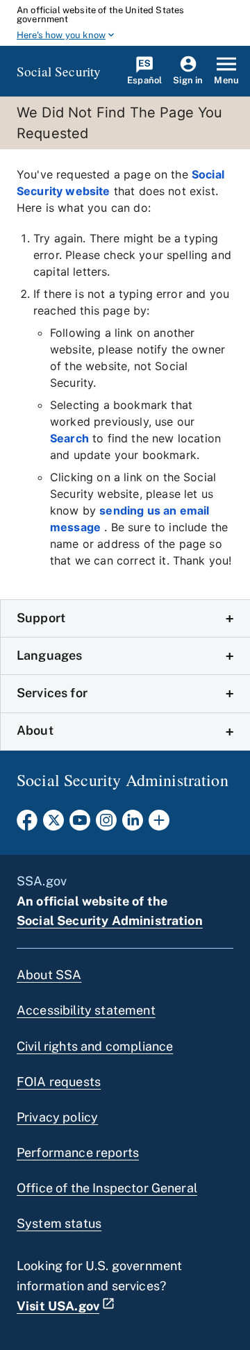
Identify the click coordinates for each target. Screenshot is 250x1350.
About (35, 730)
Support (41, 617)
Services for (52, 692)
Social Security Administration (110, 920)
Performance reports (78, 1152)
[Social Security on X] (53, 824)
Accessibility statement (86, 1010)
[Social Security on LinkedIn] (132, 824)
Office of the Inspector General (107, 1188)
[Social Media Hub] (159, 824)
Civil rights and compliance (95, 1046)
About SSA (49, 974)
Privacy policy (57, 1117)
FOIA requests (59, 1081)
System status (59, 1223)
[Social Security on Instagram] (106, 824)
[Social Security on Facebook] (27, 824)
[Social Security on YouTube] (79, 824)
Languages (49, 655)
